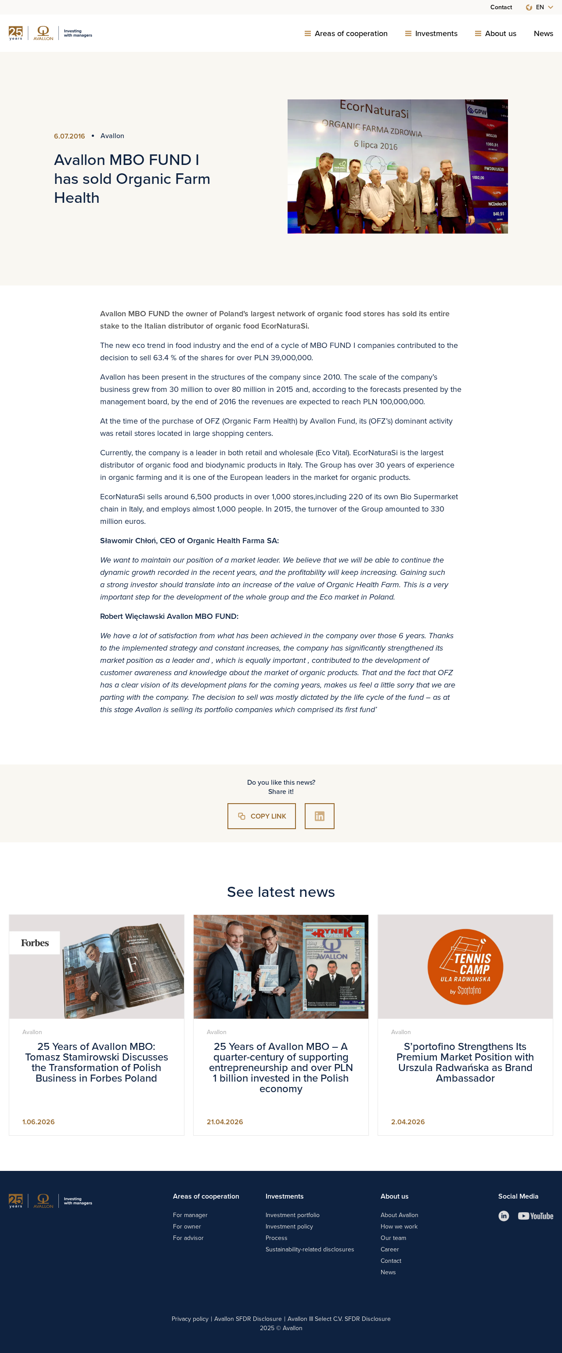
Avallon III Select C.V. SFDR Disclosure (339, 1318)
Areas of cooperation (351, 33)
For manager (190, 1214)
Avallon (112, 136)
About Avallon (399, 1214)
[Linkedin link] (503, 1215)
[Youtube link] (535, 1216)
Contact (501, 7)
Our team (393, 1237)
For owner (187, 1226)
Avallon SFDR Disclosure (248, 1318)
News (543, 33)
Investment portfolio (293, 1214)
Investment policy (289, 1226)
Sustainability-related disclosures (310, 1249)
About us (500, 33)
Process (277, 1237)
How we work (399, 1226)
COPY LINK (268, 816)
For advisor (188, 1237)
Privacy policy (190, 1318)
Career (390, 1249)
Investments (436, 33)
